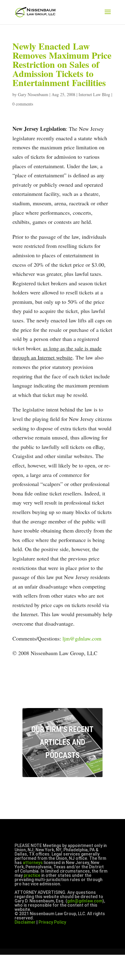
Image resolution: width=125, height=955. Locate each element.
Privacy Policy (52, 922)
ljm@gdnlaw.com (81, 638)
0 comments (22, 104)
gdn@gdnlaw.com (85, 900)
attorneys (33, 862)
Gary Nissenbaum (33, 94)
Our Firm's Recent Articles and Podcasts (62, 742)
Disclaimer (25, 922)
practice (32, 875)
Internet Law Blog (94, 94)
